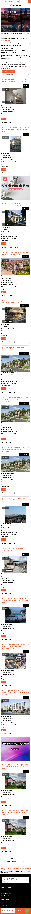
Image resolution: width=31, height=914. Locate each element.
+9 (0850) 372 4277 (5, 905)
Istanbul (3, 33)
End (23, 861)
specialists (21, 55)
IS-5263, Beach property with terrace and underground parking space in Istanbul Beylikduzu (15, 812)
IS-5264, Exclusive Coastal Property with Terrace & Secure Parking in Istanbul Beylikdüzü (15, 766)
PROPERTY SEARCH (9, 71)
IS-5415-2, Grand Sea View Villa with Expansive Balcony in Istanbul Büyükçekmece (13, 349)
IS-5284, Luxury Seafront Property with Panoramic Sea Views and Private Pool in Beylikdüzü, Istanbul (15, 600)
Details (4, 119)
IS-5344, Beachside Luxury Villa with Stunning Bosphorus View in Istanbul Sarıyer (13, 550)
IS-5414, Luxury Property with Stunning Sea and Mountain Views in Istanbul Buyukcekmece (15, 449)
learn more (7, 40)
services (25, 66)
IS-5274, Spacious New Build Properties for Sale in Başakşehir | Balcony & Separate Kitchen (15, 692)
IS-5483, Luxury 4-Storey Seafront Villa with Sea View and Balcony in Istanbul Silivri (14, 81)
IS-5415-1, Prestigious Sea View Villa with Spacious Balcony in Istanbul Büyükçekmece (15, 399)
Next (19, 861)
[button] (28, 89)
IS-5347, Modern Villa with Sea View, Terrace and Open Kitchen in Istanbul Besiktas (13, 500)
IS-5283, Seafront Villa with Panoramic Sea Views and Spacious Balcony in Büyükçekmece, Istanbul (15, 646)
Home (7, 867)
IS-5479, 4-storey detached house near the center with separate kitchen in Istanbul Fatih (15, 129)
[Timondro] (15, 5)
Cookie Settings (6, 895)
